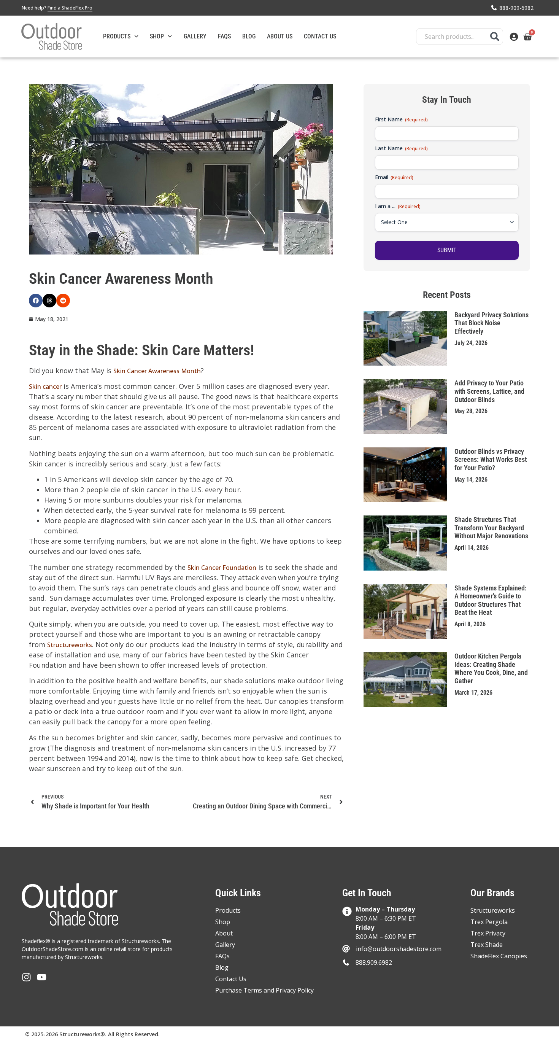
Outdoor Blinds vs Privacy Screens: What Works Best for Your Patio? (490, 459)
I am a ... (398, 206)
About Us (279, 36)
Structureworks (69, 645)
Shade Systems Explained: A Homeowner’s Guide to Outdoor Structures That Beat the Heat (490, 600)
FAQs (224, 36)
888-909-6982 (516, 7)
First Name (401, 119)
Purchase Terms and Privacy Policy (264, 990)
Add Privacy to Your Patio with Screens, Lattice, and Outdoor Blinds (489, 391)
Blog (249, 36)
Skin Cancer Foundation (221, 567)
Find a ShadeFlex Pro (70, 8)
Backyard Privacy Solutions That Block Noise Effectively (491, 323)
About (224, 933)
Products (116, 36)
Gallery (195, 36)
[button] (36, 300)
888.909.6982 (374, 962)
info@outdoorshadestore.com (398, 949)
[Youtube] (41, 977)
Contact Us (320, 36)
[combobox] (459, 36)
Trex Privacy (487, 933)
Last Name (401, 148)
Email (394, 177)
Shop (157, 36)
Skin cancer (45, 386)
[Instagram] (26, 977)
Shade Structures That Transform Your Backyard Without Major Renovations (491, 527)
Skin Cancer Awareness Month (157, 371)
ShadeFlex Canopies (498, 956)
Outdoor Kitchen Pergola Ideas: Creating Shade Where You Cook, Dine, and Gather (491, 668)
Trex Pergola (489, 922)
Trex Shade (486, 944)
